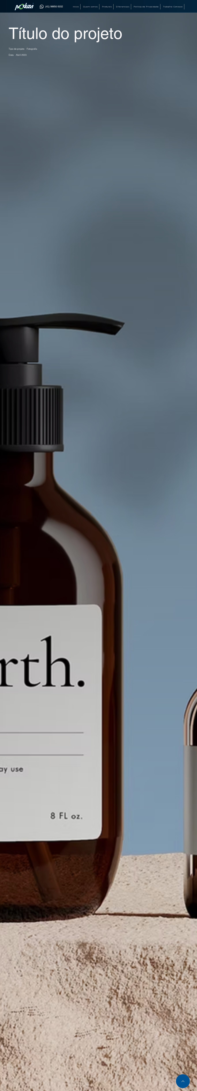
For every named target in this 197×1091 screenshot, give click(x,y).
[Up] (183, 1081)
